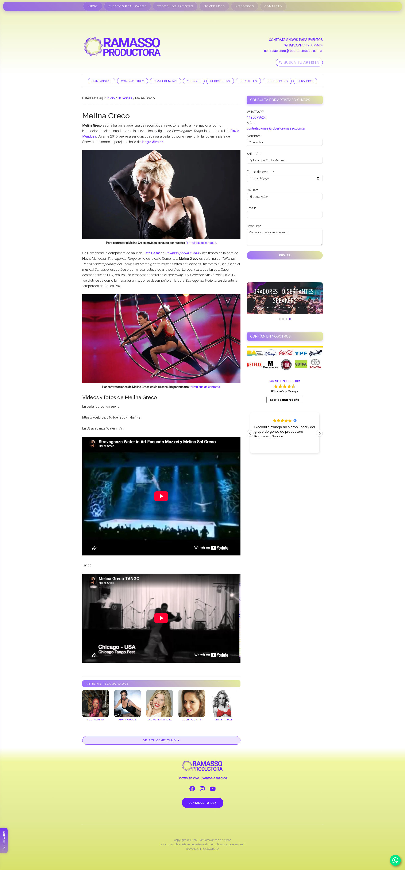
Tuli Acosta (95, 719)
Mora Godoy (127, 719)
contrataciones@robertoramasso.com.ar (293, 51)
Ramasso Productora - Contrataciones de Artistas (122, 46)
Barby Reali (224, 719)
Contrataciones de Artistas (215, 840)
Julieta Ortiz (191, 719)
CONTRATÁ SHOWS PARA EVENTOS (296, 40)
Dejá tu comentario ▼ (161, 740)
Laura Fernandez (159, 719)
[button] (319, 433)
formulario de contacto (201, 243)
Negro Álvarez (152, 142)
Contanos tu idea (203, 802)
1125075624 (313, 45)
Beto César (151, 253)
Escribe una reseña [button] (284, 400)
